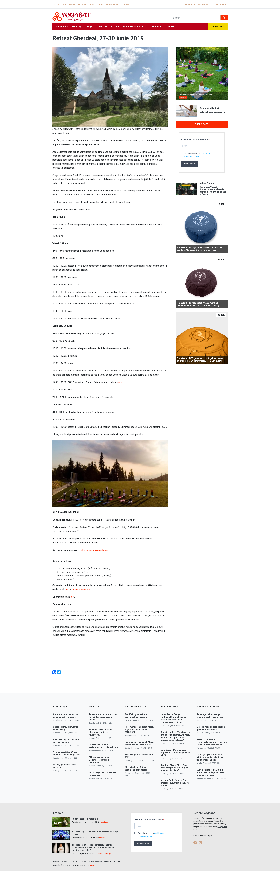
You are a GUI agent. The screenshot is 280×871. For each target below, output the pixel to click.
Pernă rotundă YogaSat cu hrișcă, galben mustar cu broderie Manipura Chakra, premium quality (200, 359)
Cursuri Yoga (111, 4)
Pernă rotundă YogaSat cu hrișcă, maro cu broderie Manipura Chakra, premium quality (198, 304)
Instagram (200, 842)
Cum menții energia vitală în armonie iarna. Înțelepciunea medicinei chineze (210, 772)
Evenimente (126, 4)
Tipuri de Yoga (96, 4)
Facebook (195, 842)
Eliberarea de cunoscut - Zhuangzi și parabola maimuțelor (101, 760)
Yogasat (108, 16)
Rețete (91, 27)
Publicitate (220, 4)
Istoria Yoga (157, 27)
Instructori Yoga (109, 27)
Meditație (77, 27)
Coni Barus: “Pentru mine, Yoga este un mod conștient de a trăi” (175, 752)
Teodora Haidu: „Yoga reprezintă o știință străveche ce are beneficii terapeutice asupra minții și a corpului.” (93, 847)
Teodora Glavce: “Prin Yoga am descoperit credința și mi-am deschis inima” (175, 768)
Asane (171, 27)
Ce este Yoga (60, 4)
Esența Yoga (61, 27)
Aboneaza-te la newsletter (199, 4)
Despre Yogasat (60, 861)
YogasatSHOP (217, 27)
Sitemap (118, 861)
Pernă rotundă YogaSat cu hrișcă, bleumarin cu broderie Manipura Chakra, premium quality (199, 248)
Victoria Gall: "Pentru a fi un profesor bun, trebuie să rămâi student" (175, 783)
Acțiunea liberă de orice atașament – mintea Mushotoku (100, 732)
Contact (75, 861)
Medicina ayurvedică (134, 27)
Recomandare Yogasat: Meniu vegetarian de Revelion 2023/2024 (139, 729)
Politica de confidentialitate (96, 861)
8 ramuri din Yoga (77, 4)
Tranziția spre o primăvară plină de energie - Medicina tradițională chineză (210, 757)
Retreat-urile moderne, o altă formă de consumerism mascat (103, 717)
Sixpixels (93, 865)
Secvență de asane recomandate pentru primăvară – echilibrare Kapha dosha (212, 742)
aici (120, 382)
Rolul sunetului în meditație (85, 819)
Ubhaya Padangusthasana (212, 112)
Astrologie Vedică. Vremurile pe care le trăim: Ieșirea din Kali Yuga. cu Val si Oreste (213, 190)
